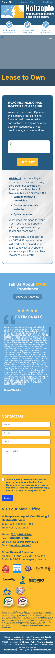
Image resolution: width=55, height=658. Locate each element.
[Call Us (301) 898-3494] (27, 27)
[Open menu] (50, 40)
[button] (25, 392)
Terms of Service (33, 639)
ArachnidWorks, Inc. (42, 649)
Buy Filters (48, 2)
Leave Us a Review (27, 296)
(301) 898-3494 (21, 534)
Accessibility (10, 649)
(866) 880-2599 (18, 538)
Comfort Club (27, 2)
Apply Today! (28, 161)
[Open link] (9, 27)
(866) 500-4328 (27, 541)
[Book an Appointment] (46, 27)
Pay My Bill (7, 2)
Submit (7, 498)
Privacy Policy (36, 625)
